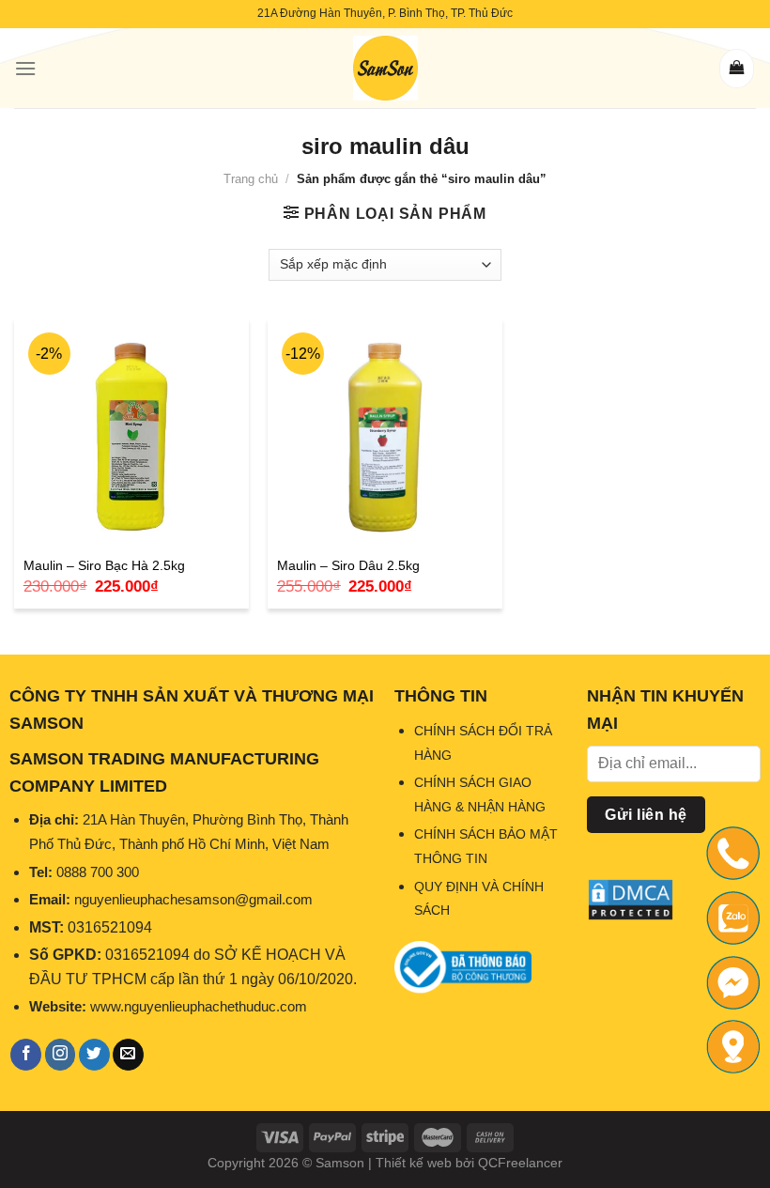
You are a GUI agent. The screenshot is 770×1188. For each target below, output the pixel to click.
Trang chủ (250, 179)
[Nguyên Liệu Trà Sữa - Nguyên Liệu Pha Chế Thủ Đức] (385, 68)
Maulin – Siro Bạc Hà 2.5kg (104, 565)
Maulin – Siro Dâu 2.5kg (348, 565)
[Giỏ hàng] (736, 68)
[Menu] (25, 68)
